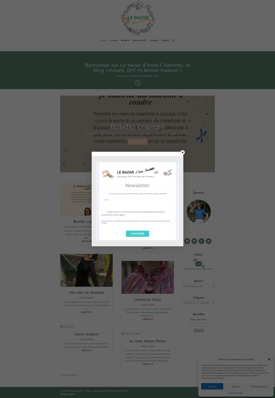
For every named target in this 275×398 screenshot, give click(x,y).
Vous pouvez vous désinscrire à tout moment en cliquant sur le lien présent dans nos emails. (135, 222)
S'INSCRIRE (137, 233)
